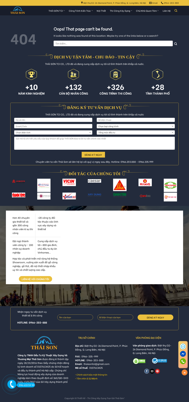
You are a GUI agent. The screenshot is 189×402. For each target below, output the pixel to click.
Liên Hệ (167, 10)
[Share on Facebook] (146, 371)
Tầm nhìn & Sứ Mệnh (86, 378)
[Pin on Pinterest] (157, 371)
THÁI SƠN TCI (56, 10)
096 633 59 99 (26, 385)
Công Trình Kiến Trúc (80, 10)
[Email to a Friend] (152, 371)
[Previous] (13, 187)
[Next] (176, 187)
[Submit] (176, 43)
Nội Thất (101, 10)
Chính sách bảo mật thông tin (91, 374)
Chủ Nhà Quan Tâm (146, 10)
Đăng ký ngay (93, 154)
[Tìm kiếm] (176, 11)
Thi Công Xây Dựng (120, 10)
